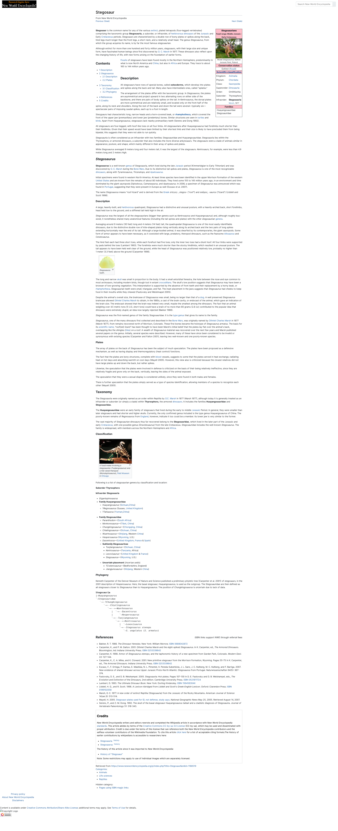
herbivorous (177, 33)
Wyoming (123, 537)
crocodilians (165, 282)
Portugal (109, 187)
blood (158, 356)
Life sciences (105, 775)
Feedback (67, 4)
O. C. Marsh (164, 51)
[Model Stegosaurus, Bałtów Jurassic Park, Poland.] (229, 48)
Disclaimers (18, 800)
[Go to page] (334, 4)
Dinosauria (234, 87)
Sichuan (124, 505)
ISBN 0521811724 (192, 679)
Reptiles (103, 779)
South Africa (124, 520)
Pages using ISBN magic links (113, 787)
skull (119, 279)
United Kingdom (134, 508)
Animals (103, 772)
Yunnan (118, 511)
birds (98, 120)
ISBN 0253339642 (151, 650)
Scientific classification (229, 72)
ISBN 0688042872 (178, 643)
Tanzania (126, 550)
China (156, 63)
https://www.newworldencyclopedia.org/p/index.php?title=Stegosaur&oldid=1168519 (153, 766)
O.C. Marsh (170, 398)
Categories (101, 769)
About (56, 4)
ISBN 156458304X (186, 683)
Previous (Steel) (103, 21)
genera (219, 219)
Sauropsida (234, 84)
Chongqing (129, 527)
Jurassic (205, 33)
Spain (147, 540)
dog (202, 297)
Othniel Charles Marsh (125, 300)
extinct (154, 30)
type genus (178, 315)
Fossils (124, 60)
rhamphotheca (183, 114)
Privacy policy (18, 794)
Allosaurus (229, 233)
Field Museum (123, 473)
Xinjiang (123, 533)
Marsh (231, 103)
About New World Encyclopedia (18, 797)
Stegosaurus (106, 744)
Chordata (233, 80)
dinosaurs (188, 33)
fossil (232, 68)
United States (102, 180)
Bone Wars (139, 169)
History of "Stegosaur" (111, 754)
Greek (166, 192)
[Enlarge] (113, 269)
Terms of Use (118, 807)
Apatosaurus (156, 172)
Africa (174, 63)
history (116, 740)
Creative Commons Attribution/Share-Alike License (52, 807)
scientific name (106, 327)
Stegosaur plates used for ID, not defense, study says (143, 699)
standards (102, 726)
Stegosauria (106, 741)
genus (129, 165)
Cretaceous (107, 36)
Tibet (123, 523)
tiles (128, 330)
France (138, 540)
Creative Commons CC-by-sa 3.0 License (164, 726)
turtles (201, 117)
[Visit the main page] (19, 3)
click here (181, 732)
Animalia (233, 76)
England (144, 416)
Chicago (105, 476)
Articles (44, 4)
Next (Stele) (237, 21)
